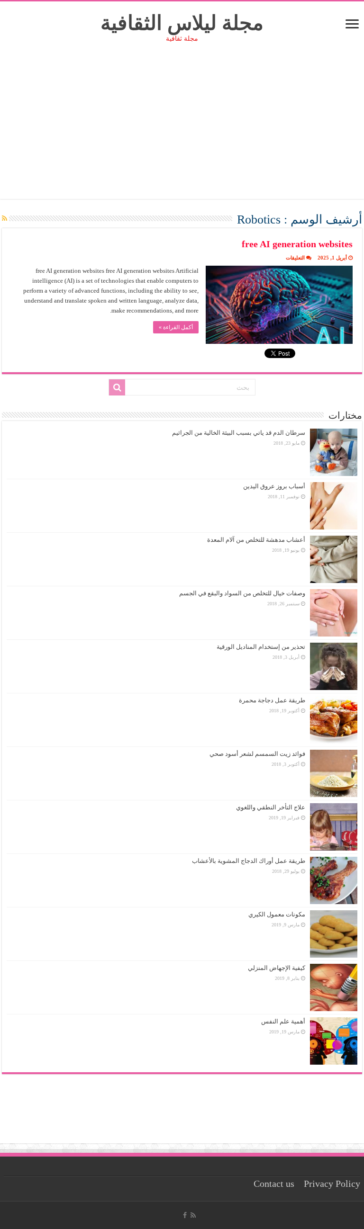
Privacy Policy (332, 1184)
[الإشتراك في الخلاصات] (4, 219)
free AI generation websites (297, 244)
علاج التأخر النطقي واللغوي (270, 807)
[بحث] (117, 387)
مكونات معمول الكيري (276, 914)
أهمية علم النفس (283, 1021)
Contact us (274, 1184)
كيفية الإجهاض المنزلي (276, 967)
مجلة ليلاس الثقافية (182, 23)
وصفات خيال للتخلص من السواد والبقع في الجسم (242, 593)
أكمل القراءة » (176, 327)
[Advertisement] (182, 132)
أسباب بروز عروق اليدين (274, 486)
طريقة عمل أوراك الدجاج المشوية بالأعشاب (248, 860)
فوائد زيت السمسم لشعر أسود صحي (257, 753)
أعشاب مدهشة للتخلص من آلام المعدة (256, 539)
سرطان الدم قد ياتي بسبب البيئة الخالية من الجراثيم (238, 432)
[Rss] (193, 1215)
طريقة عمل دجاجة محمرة (272, 700)
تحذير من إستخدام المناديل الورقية (261, 646)
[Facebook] (185, 1215)
